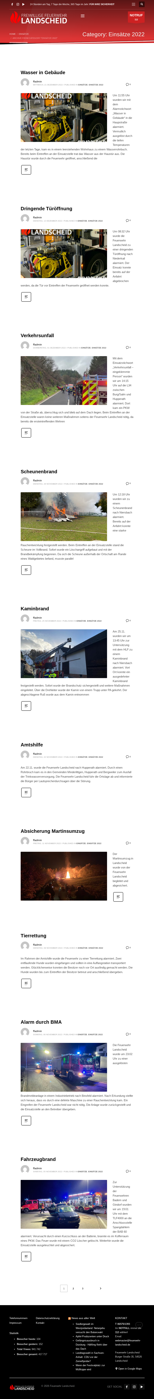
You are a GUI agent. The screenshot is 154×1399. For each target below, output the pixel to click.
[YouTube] (23, 4)
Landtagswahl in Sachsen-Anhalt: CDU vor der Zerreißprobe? (90, 1357)
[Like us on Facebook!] (127, 1387)
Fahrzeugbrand (38, 1159)
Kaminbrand (35, 608)
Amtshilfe (32, 745)
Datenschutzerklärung (48, 1318)
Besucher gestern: (28, 1344)
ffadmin (37, 81)
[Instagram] (18, 4)
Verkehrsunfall (37, 335)
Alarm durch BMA (41, 1022)
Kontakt (40, 1322)
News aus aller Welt (83, 1318)
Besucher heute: (26, 1339)
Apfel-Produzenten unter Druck (92, 1336)
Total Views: (24, 1349)
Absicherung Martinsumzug (53, 831)
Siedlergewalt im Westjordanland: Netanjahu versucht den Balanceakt (90, 1328)
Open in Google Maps (130, 1368)
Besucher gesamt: (27, 1354)
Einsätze (83, 85)
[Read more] (26, 174)
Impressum (15, 1322)
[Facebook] (12, 4)
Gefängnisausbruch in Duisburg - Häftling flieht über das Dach (91, 1344)
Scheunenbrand (39, 471)
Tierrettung (33, 935)
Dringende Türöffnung (46, 208)
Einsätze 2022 (96, 85)
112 (136, 17)
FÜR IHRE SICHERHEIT (101, 4)
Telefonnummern (18, 1318)
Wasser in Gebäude (43, 72)
